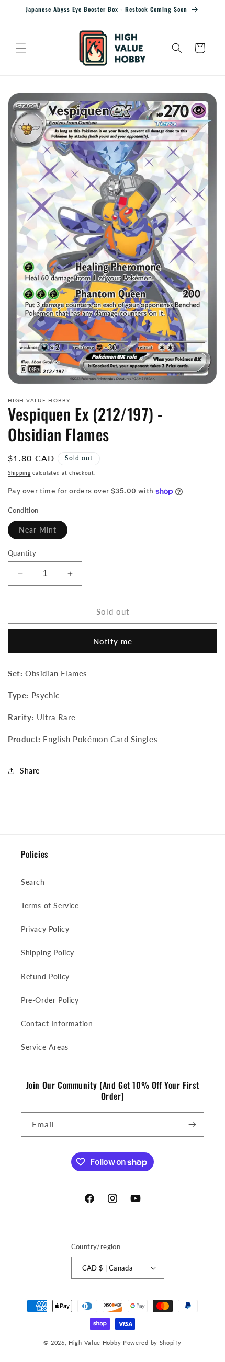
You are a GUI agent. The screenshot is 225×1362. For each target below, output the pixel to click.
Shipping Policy (47, 952)
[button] (20, 48)
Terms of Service (50, 905)
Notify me (112, 641)
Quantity (22, 553)
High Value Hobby (95, 1342)
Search (33, 882)
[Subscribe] (192, 1124)
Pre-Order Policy (50, 1000)
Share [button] (30, 770)
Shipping (19, 472)
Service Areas (45, 1047)
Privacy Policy (45, 929)
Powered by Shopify (152, 1342)
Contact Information (57, 1023)
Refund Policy (45, 976)
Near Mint (43, 532)
